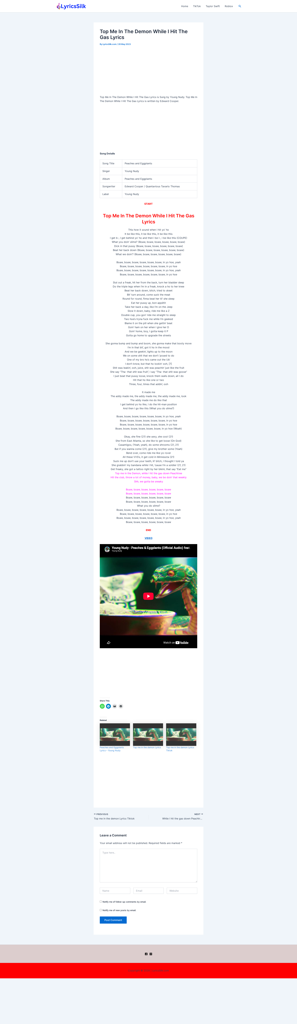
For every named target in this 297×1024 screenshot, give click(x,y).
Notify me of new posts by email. (119, 910)
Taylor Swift (213, 6)
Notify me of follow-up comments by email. (124, 901)
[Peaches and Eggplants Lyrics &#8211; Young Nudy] (115, 734)
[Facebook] (146, 954)
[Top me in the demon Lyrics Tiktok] (181, 734)
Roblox (229, 6)
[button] (240, 6)
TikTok (197, 6)
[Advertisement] (148, 72)
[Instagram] (150, 954)
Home (184, 6)
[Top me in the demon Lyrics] (148, 734)
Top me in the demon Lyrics (147, 747)
